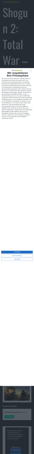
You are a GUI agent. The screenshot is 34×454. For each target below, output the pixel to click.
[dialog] (17, 227)
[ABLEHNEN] (31, 71)
